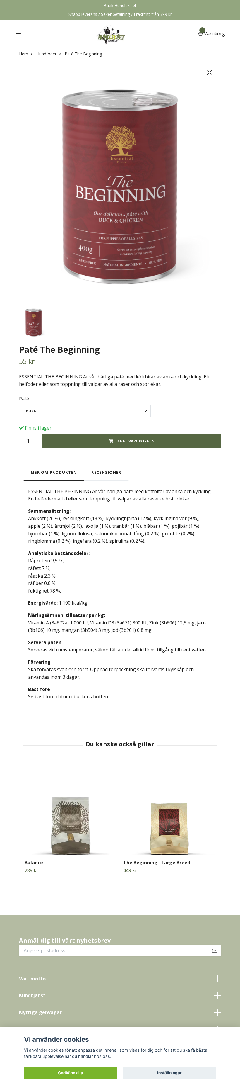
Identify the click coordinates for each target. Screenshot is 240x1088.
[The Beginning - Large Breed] (169, 809)
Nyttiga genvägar (40, 1012)
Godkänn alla (70, 1072)
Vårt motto (32, 978)
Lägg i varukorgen (135, 441)
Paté (24, 399)
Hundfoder (46, 54)
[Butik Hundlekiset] (110, 34)
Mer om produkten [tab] (54, 472)
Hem (23, 54)
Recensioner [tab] (106, 472)
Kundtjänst (32, 995)
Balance (34, 862)
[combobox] (85, 411)
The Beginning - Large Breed (156, 862)
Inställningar (169, 1072)
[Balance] (70, 809)
